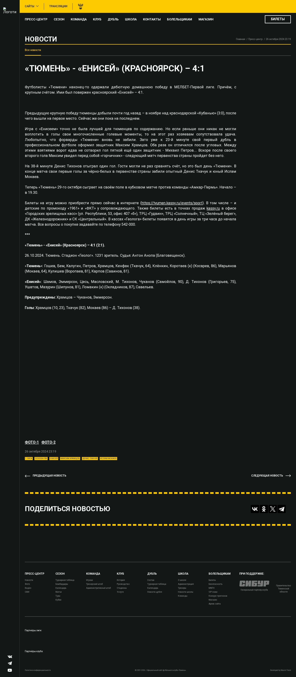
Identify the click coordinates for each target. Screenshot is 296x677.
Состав (150, 580)
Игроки (89, 580)
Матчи (59, 592)
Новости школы (185, 592)
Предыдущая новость (49, 475)
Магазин (206, 19)
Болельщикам (179, 19)
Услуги (120, 592)
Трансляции (58, 6)
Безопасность (215, 584)
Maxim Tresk (286, 670)
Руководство (123, 584)
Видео (28, 588)
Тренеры (182, 588)
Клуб (97, 19)
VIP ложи (213, 592)
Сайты (29, 6)
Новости (29, 580)
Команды (182, 596)
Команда (79, 19)
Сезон (59, 19)
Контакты (152, 19)
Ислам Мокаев (108, 458)
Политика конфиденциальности (38, 670)
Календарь (61, 588)
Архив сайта (215, 604)
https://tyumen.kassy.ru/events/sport (171, 203)
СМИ (27, 592)
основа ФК (41, 458)
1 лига (28, 458)
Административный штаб (98, 588)
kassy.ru (213, 208)
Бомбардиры (62, 584)
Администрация (186, 584)
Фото (27, 584)
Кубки (58, 600)
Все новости (33, 50)
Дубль (113, 19)
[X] (273, 509)
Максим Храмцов (70, 458)
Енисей (54, 458)
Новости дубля (154, 592)
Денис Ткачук (89, 458)
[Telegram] (282, 509)
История (121, 580)
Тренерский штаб (94, 584)
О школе (182, 580)
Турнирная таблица (65, 580)
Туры (58, 596)
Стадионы (122, 588)
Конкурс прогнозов (218, 596)
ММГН (211, 588)
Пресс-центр (36, 19)
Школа (131, 19)
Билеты (278, 19)
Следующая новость (267, 475)
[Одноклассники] (264, 509)
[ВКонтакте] (255, 509)
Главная (240, 39)
